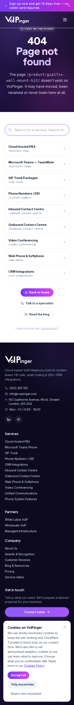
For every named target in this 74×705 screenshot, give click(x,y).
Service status (14, 577)
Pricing (9, 571)
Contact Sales (34, 612)
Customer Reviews (17, 560)
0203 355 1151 (18, 388)
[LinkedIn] (8, 419)
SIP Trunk (11, 453)
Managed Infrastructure (21, 531)
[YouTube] (18, 419)
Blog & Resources (17, 565)
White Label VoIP (16, 519)
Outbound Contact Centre (22, 476)
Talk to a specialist (39, 303)
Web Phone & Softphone (22, 481)
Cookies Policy (34, 665)
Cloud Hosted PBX (17, 441)
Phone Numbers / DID (19, 458)
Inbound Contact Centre (21, 470)
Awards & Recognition (20, 554)
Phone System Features (21, 499)
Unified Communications (21, 493)
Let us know (48, 328)
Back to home (39, 292)
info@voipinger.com (23, 394)
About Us (11, 548)
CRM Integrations (16, 464)
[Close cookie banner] (64, 627)
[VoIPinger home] (17, 19)
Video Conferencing (19, 487)
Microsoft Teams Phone (21, 447)
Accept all (18, 675)
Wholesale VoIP (15, 525)
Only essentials (22, 684)
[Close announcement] (69, 5)
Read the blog (39, 314)
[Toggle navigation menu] (65, 20)
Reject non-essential (26, 693)
